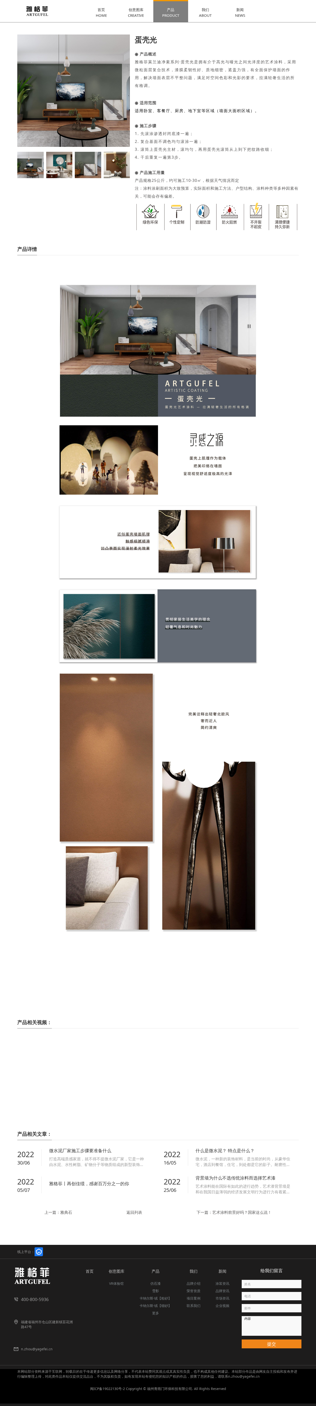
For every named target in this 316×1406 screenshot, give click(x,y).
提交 (271, 1344)
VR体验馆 (116, 1283)
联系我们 (193, 1305)
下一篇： (234, 1212)
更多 (155, 1313)
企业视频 (222, 1305)
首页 (90, 1271)
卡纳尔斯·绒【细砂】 (155, 1305)
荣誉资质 (193, 1290)
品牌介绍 (193, 1283)
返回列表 (134, 1212)
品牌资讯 (222, 1290)
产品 (155, 1271)
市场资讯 (222, 1298)
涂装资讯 (222, 1283)
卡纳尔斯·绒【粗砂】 (155, 1298)
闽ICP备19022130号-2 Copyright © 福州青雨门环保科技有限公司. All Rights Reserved (158, 1388)
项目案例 (193, 1298)
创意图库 (116, 1271)
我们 (194, 1271)
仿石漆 (155, 1283)
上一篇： (58, 1212)
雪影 (155, 1290)
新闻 (222, 1271)
